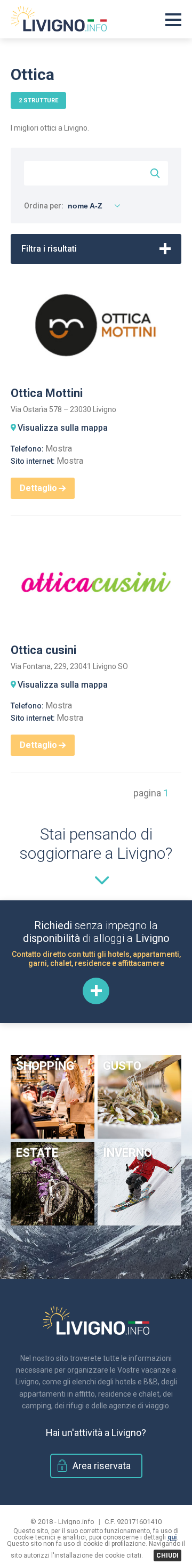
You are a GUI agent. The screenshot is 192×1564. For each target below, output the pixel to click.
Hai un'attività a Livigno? (96, 1432)
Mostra (58, 449)
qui (172, 1537)
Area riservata (102, 1465)
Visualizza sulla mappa (63, 428)
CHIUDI (167, 1555)
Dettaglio (38, 488)
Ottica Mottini (47, 393)
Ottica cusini (43, 650)
